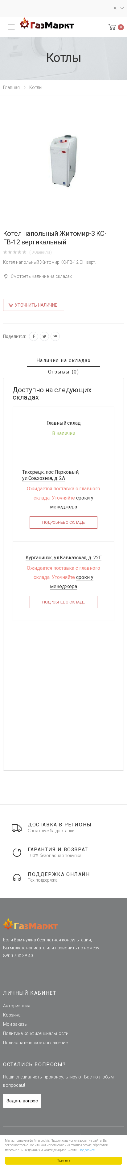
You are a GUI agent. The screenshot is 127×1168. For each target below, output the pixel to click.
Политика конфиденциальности (35, 1033)
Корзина (12, 1015)
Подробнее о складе (63, 522)
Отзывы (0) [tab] (63, 372)
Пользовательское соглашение (35, 1042)
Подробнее (87, 1150)
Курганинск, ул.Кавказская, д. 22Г (64, 558)
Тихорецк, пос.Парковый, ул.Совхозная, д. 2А (50, 475)
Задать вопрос (22, 1101)
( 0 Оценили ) (40, 252)
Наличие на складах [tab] (63, 360)
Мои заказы (15, 1024)
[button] (115, 27)
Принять (63, 1160)
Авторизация (16, 1005)
